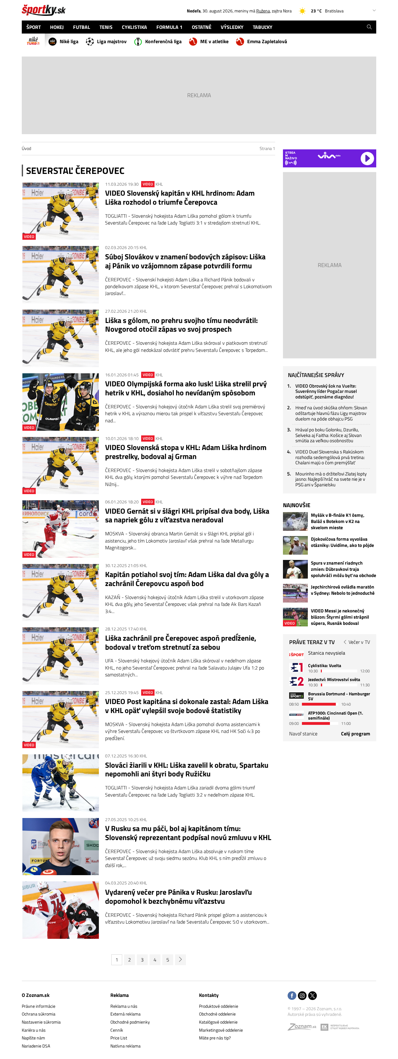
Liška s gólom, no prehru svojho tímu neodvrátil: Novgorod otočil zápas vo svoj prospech (181, 325)
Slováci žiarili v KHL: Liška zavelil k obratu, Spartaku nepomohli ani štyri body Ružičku (186, 770)
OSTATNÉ (201, 27)
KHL (159, 184)
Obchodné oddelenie (217, 1014)
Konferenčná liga (163, 41)
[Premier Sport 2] (296, 715)
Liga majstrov (112, 41)
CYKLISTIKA (134, 27)
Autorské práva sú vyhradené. (315, 1014)
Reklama (119, 995)
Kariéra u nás (34, 1030)
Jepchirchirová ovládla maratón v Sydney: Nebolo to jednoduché (343, 590)
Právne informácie (38, 1006)
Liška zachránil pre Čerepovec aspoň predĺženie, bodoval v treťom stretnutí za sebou (180, 643)
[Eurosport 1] (296, 667)
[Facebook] (292, 996)
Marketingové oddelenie (221, 1030)
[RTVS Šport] (296, 655)
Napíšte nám (33, 1037)
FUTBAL (81, 27)
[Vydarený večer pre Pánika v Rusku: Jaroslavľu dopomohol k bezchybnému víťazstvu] (60, 910)
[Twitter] (312, 996)
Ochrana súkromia (38, 1014)
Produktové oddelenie (218, 1006)
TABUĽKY (262, 27)
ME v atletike (214, 41)
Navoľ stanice (303, 733)
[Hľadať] (369, 27)
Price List (118, 1037)
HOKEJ (57, 27)
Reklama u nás (123, 1006)
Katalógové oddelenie (218, 1022)
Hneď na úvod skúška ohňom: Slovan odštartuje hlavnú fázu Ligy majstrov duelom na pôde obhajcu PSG (331, 413)
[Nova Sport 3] (296, 695)
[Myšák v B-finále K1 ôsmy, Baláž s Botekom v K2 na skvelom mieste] (295, 521)
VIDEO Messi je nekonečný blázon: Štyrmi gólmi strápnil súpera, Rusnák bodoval (340, 617)
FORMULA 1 (169, 27)
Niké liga (69, 41)
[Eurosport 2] (296, 681)
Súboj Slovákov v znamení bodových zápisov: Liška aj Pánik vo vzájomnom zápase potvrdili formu (185, 261)
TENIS (106, 27)
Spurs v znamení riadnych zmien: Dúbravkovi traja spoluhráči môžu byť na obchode (343, 569)
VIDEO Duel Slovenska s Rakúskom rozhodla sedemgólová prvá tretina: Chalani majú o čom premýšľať (330, 457)
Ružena (263, 10)
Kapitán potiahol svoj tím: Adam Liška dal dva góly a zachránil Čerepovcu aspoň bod (187, 579)
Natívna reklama (125, 1046)
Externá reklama (125, 1014)
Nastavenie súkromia (41, 1022)
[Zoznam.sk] (304, 1028)
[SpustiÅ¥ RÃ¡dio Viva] (329, 155)
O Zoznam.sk (35, 995)
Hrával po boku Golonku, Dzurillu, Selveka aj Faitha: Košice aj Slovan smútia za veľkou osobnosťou (328, 435)
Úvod (26, 148)
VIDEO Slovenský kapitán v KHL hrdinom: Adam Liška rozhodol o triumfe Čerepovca (180, 198)
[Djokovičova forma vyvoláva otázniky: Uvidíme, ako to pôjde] (295, 545)
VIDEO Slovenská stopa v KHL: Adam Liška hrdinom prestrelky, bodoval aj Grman (185, 452)
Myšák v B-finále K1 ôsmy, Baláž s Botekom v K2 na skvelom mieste (337, 521)
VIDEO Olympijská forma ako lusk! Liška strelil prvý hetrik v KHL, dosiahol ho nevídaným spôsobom (186, 388)
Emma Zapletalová (267, 41)
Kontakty (209, 995)
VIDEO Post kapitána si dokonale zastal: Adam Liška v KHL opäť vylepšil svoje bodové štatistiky (186, 706)
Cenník (116, 1030)
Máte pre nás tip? (215, 1037)
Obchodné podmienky (130, 1022)
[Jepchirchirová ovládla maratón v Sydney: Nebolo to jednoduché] (295, 593)
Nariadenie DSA (36, 1046)
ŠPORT (33, 27)
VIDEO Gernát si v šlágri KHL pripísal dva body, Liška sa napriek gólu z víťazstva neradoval (187, 516)
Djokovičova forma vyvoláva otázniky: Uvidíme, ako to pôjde (342, 542)
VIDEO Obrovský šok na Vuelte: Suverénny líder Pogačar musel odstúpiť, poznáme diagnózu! (326, 391)
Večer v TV (359, 642)
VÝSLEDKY (232, 27)
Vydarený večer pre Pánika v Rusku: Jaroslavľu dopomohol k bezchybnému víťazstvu (178, 897)
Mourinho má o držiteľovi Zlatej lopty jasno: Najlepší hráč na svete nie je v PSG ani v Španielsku (331, 479)
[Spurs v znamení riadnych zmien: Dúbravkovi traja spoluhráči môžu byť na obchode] (295, 569)
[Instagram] (302, 996)
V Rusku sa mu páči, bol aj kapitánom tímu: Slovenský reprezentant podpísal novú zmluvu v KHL (188, 833)
